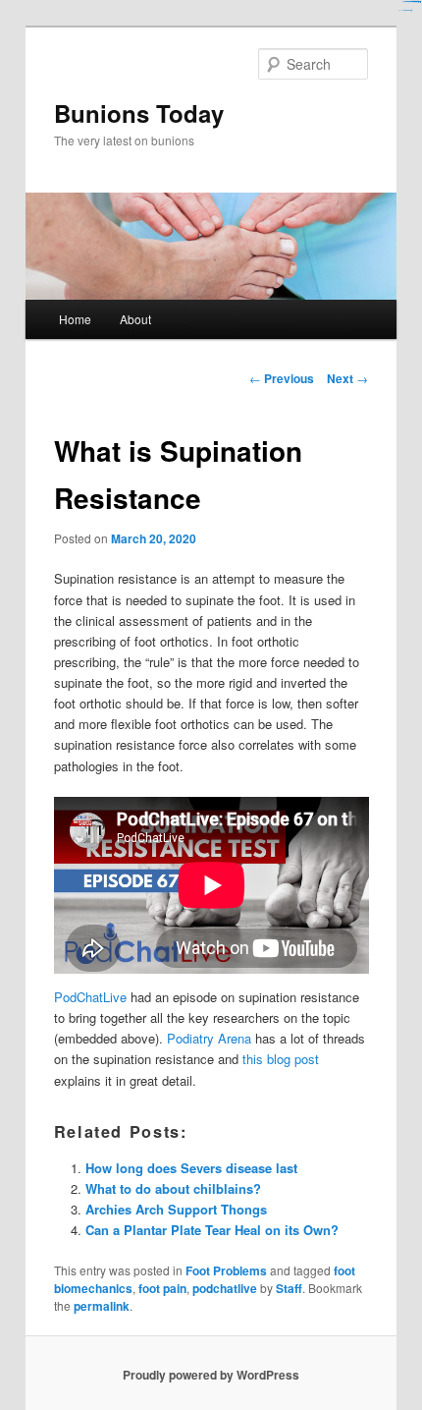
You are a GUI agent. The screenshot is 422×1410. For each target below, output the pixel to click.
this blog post (280, 1058)
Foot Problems (226, 1270)
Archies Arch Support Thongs (176, 1209)
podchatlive (224, 1288)
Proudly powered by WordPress (211, 1374)
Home (75, 318)
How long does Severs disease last (191, 1167)
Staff (289, 1288)
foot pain (162, 1288)
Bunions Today (139, 113)
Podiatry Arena (209, 1038)
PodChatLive (90, 996)
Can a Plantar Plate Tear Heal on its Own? (212, 1229)
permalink (102, 1306)
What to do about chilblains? (173, 1188)
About (135, 318)
